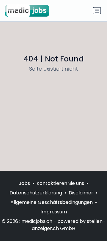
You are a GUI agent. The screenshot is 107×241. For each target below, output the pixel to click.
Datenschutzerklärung (36, 192)
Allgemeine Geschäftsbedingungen (51, 202)
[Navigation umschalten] (97, 10)
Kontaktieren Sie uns (60, 183)
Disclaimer (81, 192)
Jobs (24, 183)
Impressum (53, 211)
